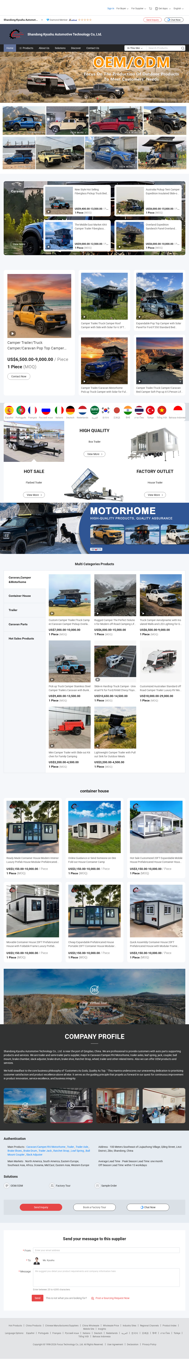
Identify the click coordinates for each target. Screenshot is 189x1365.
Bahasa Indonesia (102, 1336)
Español (30, 1333)
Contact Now (18, 376)
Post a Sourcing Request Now (110, 1298)
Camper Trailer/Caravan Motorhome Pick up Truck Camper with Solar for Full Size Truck (103, 390)
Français (56, 1333)
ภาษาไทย (165, 1333)
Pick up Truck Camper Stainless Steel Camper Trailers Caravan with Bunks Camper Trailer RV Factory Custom (69, 690)
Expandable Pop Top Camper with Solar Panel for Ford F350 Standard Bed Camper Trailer (158, 325)
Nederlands (112, 1333)
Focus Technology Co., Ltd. (70, 1344)
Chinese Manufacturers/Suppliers (61, 1325)
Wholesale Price (111, 1325)
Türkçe (177, 1333)
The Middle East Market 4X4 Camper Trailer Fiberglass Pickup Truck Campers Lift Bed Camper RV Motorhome (91, 226)
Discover (76, 48)
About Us (44, 48)
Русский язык (72, 1333)
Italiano (86, 1333)
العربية (124, 1333)
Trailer (70, 1147)
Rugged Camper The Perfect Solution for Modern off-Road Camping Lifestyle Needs (114, 624)
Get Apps (163, 8)
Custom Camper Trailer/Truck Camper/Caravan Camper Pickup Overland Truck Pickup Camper (70, 624)
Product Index (169, 1325)
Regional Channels (149, 1325)
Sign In (110, 8)
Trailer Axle (82, 1147)
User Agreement (115, 1344)
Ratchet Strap (61, 1150)
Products (28, 48)
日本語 (145, 1333)
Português (43, 1333)
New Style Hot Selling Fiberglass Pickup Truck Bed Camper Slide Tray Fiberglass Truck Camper (91, 191)
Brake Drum (30, 1150)
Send (37, 1298)
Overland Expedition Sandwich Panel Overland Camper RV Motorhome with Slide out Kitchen (162, 226)
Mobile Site (88, 1328)
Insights (102, 1328)
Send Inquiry (152, 19)
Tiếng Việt (83, 1336)
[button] (91, 98)
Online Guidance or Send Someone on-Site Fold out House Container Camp (92, 860)
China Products (33, 1325)
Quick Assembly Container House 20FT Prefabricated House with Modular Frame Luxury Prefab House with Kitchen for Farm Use (154, 944)
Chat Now (176, 19)
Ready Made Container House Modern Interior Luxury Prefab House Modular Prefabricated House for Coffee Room (32, 860)
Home (9, 48)
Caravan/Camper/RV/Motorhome (45, 1147)
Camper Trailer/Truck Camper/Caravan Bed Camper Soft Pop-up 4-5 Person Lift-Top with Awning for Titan (159, 390)
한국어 (134, 1333)
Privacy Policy (149, 1344)
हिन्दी (154, 1333)
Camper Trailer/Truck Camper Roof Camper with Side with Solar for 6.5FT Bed (102, 325)
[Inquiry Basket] (151, 8)
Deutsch (98, 1333)
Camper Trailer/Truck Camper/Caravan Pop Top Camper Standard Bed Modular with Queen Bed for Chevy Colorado (39, 345)
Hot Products (15, 1325)
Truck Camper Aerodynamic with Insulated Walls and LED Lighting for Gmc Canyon (160, 624)
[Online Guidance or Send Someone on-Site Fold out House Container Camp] (94, 827)
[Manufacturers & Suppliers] (27, 7)
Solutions (60, 48)
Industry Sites (129, 1325)
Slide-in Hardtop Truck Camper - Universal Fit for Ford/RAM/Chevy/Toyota (115, 690)
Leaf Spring (77, 1150)
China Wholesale (90, 1325)
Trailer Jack (45, 1150)
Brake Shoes (15, 1150)
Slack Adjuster (34, 1154)
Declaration (132, 1344)
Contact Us (92, 48)
